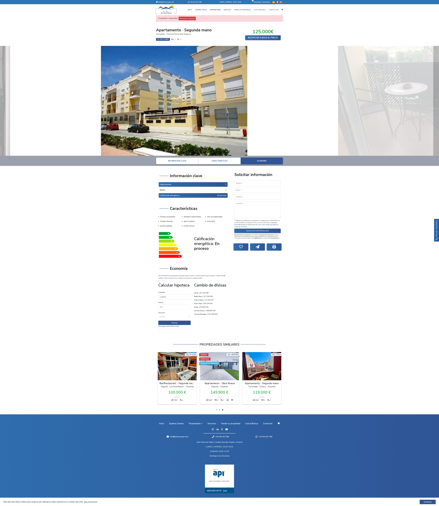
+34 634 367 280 (195, 2)
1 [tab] (216, 409)
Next (436, 101)
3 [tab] (222, 409)
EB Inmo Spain (169, 9)
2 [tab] (219, 409)
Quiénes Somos (201, 10)
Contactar (273, 10)
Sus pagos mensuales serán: (168, 326)
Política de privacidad (259, 222)
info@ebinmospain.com (166, 2)
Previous (3, 101)
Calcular (174, 323)
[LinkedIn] (218, 429)
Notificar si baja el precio (263, 37)
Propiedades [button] (215, 10)
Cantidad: (161, 292)
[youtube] (226, 429)
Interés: (161, 302)
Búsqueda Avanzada (187, 18)
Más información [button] (90, 502)
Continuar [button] (428, 502)
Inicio (190, 10)
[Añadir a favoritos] (241, 246)
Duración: (161, 313)
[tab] (177, 161)
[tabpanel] (177, 378)
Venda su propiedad (242, 10)
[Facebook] (222, 429)
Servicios (227, 10)
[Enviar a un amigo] (257, 246)
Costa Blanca (260, 10)
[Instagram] (212, 429)
